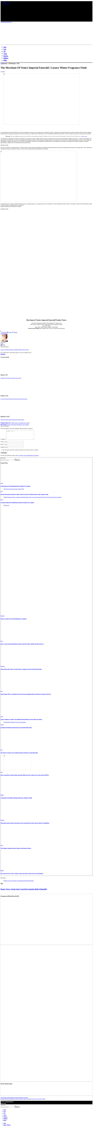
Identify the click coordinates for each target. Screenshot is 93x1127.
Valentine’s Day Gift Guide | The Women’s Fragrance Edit (11, 378)
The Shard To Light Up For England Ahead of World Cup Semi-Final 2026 (19, 831)
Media (2, 874)
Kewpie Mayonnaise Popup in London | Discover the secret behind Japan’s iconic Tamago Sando (24, 590)
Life (2, 587)
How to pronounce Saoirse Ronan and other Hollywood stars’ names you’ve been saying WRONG (25, 854)
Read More (3, 354)
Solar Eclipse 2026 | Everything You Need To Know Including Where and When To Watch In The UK (26, 773)
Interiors (2, 711)
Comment (3, 535)
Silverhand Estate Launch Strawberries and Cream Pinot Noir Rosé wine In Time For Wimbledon (25, 902)
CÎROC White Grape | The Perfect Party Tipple (15, 518)
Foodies (2, 899)
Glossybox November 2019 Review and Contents (15, 520)
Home (4, 2)
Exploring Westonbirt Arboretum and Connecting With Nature (16, 806)
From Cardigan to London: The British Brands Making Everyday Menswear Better (21, 798)
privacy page (84, 136)
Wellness (3, 745)
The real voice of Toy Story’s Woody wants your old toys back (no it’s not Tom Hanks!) (22, 952)
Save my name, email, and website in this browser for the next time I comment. (20, 545)
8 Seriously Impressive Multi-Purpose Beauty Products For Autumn (17, 598)
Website (2, 543)
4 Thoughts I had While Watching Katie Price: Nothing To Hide (16, 876)
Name (2, 537)
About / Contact (6, 3)
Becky (3, 71)
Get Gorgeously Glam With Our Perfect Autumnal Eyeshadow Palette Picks (14, 494)
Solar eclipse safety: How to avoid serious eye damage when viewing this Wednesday (21, 748)
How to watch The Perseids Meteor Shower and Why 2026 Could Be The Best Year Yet (22, 722)
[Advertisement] (46, 34)
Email (2, 540)
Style (2, 63)
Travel (2, 803)
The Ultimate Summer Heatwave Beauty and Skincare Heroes (16, 927)
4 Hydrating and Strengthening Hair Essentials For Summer (15, 582)
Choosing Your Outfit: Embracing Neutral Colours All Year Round (12, 515)
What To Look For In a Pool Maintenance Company (14, 714)
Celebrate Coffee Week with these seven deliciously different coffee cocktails (14, 349)
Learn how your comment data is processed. (29, 551)
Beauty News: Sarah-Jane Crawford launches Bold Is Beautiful (24, 968)
